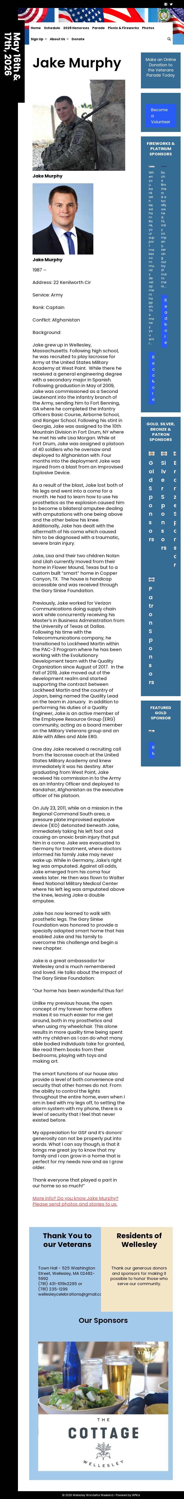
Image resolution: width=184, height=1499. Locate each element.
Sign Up (37, 39)
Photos (148, 28)
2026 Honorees (76, 28)
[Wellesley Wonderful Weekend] (101, 15)
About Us (57, 39)
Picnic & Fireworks (123, 28)
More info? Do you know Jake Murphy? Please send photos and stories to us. (75, 1201)
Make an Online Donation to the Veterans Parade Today (161, 67)
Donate (78, 39)
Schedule (52, 28)
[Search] (169, 39)
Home (36, 28)
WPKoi (136, 1495)
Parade (98, 28)
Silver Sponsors (163, 505)
